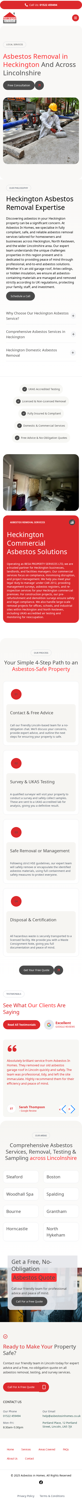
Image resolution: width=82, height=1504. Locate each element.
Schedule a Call (20, 296)
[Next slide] (71, 1109)
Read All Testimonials (22, 1024)
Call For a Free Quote (29, 1301)
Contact (29, 1458)
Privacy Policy (25, 1496)
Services (26, 1449)
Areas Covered (47, 1449)
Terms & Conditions (52, 1496)
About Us (12, 1458)
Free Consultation (19, 85)
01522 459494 (48, 5)
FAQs (66, 1449)
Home (10, 1449)
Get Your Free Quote (36, 970)
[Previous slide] (62, 1109)
